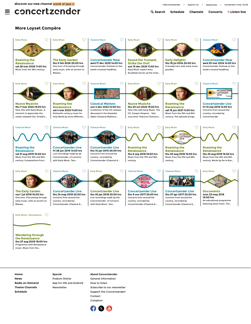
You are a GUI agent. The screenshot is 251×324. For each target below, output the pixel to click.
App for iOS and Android (67, 283)
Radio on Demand (27, 283)
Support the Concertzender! (108, 291)
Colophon (96, 300)
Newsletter (59, 287)
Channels (196, 12)
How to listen (98, 283)
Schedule (177, 12)
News (18, 278)
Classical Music (98, 40)
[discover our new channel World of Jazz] (64, 4)
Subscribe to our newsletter (108, 287)
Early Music (21, 40)
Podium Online (61, 278)
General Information (103, 278)
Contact (95, 296)
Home (19, 274)
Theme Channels (26, 287)
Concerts (215, 12)
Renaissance (35, 215)
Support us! (193, 4)
